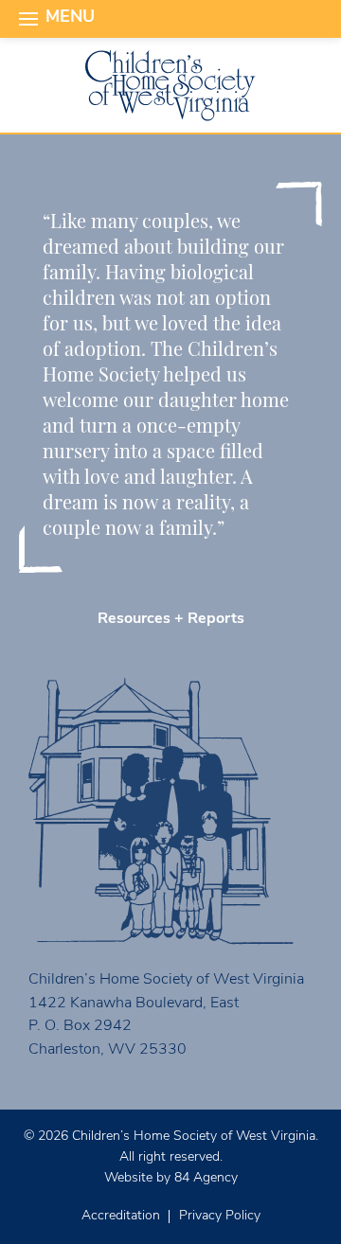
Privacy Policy (219, 1216)
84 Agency (206, 1178)
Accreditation (120, 1216)
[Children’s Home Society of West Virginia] (170, 85)
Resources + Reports (171, 619)
